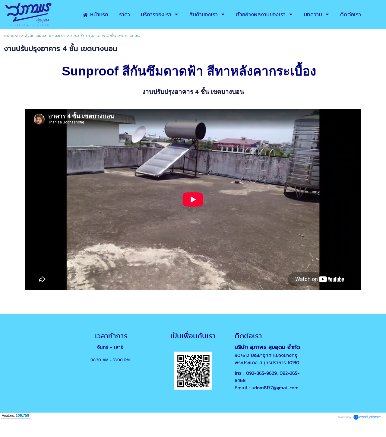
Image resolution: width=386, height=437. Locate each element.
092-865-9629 (261, 373)
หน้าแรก (12, 35)
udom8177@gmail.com (275, 387)
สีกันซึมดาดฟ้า (162, 71)
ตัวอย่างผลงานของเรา (44, 35)
